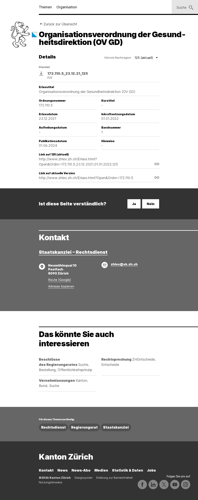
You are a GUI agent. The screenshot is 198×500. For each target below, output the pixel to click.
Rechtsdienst (53, 427)
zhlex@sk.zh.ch (124, 264)
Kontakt (46, 470)
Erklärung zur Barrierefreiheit (114, 477)
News (62, 470)
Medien (101, 470)
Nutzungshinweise (50, 482)
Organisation (66, 7)
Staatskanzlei (116, 427)
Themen (45, 7)
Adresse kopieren (61, 286)
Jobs (151, 470)
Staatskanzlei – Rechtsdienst (73, 252)
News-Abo (81, 470)
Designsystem (83, 477)
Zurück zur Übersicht (60, 24)
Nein (150, 204)
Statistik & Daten (127, 470)
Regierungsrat (84, 427)
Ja (134, 204)
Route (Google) (59, 280)
